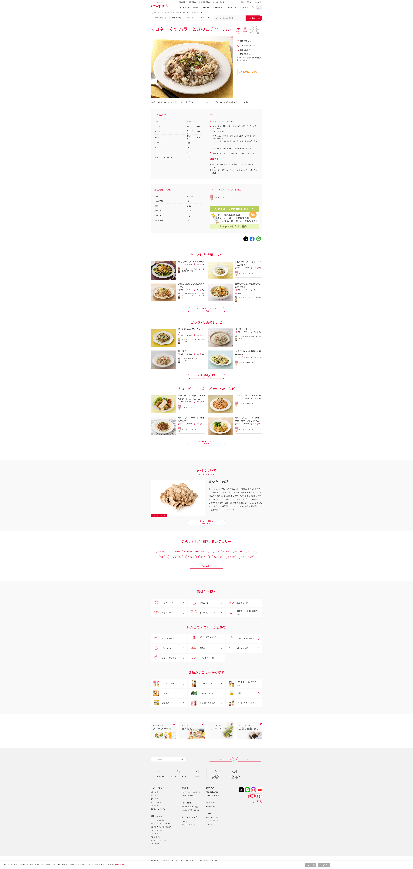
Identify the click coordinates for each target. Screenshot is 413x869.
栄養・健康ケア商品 (207, 703)
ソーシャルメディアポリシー (207, 860)
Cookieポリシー (120, 864)
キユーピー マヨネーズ (163, 157)
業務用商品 (192, 2)
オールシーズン (176, 557)
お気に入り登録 (250, 72)
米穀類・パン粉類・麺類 (195, 551)
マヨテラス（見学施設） (216, 777)
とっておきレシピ (184, 7)
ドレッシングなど (207, 684)
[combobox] (238, 18)
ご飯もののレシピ (169, 648)
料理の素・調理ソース (208, 693)
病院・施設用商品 (204, 2)
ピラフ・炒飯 (176, 551)
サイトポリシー (168, 860)
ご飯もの (161, 551)
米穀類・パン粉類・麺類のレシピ (247, 612)
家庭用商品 (182, 2)
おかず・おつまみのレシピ (209, 638)
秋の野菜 (231, 557)
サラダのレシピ (168, 639)
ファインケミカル (218, 2)
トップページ (155, 13)
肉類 (227, 551)
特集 (205, 18)
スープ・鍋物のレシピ (246, 639)
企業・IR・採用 (245, 2)
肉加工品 (238, 551)
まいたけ (158, 132)
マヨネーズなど (247, 557)
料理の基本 (191, 18)
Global (257, 2)
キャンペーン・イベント (178, 777)
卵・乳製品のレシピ (207, 613)
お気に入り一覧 (238, 28)
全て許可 (324, 865)
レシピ (197, 777)
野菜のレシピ (167, 603)
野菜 (162, 557)
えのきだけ (217, 557)
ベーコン (251, 551)
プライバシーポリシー (185, 860)
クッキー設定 (310, 865)
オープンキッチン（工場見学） (234, 777)
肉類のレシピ (167, 613)
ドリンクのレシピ (207, 658)
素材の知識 (176, 18)
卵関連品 (165, 703)
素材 (239, 693)
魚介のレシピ (242, 603)
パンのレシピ (242, 648)
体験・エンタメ (206, 7)
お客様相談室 (217, 7)
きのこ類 (191, 557)
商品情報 (196, 7)
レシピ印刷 (251, 28)
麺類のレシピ (205, 648)
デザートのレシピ (169, 658)
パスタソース (167, 693)
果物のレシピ (205, 603)
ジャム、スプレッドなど (246, 703)
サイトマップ (155, 860)
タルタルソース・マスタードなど (246, 683)
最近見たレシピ (244, 28)
